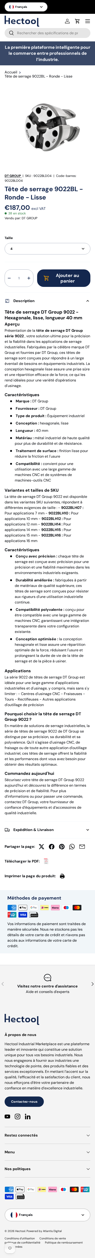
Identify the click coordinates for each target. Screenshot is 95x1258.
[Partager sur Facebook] (52, 847)
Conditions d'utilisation (20, 1238)
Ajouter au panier (67, 278)
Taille (9, 238)
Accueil (11, 72)
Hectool (20, 1231)
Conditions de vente (52, 1238)
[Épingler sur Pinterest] (62, 847)
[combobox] (47, 33)
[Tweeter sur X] (41, 847)
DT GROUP (13, 176)
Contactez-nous (24, 1101)
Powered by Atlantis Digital (44, 1231)
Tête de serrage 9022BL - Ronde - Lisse (38, 76)
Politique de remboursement (64, 1242)
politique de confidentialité (22, 1242)
